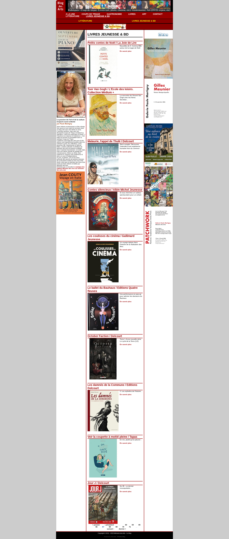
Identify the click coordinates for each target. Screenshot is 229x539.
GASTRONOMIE (114, 14)
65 (139, 525)
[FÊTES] (114, 27)
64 (133, 525)
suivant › (110, 529)
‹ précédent (109, 525)
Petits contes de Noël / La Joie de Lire (112, 42)
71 (130, 527)
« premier (96, 525)
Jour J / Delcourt (98, 483)
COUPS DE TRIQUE (91, 14)
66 (96, 527)
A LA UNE (70, 14)
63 (126, 525)
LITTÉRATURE (72, 16)
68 (110, 527)
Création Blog (121, 536)
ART (144, 14)
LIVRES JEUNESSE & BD (98, 16)
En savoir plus (125, 51)
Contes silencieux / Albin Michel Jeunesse (115, 189)
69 (116, 527)
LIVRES (131, 14)
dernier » (122, 529)
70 (123, 527)
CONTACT (157, 14)
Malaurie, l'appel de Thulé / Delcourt (111, 141)
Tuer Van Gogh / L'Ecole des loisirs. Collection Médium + (110, 91)
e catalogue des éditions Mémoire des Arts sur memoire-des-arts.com (71, 168)
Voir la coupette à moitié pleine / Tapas (112, 436)
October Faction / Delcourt (105, 336)
